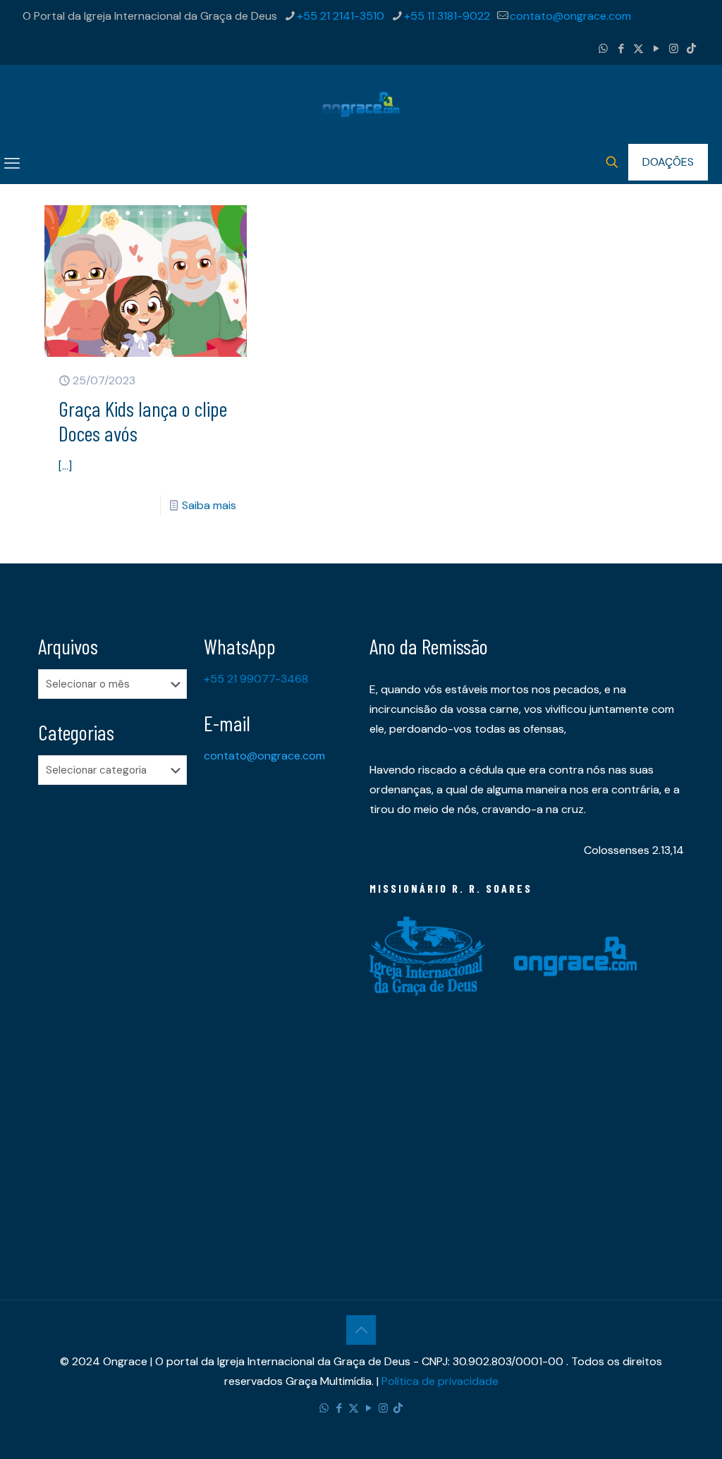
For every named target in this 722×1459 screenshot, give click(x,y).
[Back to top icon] (361, 1330)
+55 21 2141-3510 (340, 15)
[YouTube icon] (656, 49)
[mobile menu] (12, 164)
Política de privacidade (439, 1381)
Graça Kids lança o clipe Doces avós (143, 421)
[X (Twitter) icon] (638, 49)
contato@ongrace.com (570, 15)
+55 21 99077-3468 (256, 678)
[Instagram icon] (673, 49)
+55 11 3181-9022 (447, 15)
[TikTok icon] (691, 49)
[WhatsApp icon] (603, 49)
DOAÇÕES (668, 161)
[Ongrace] (361, 104)
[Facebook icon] (621, 49)
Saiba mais (209, 505)
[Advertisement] (112, 1017)
